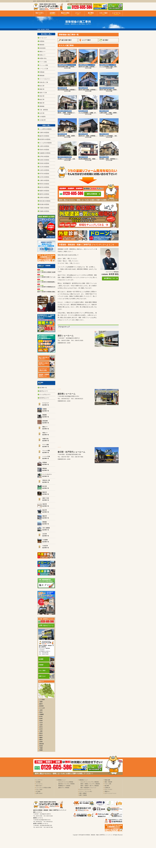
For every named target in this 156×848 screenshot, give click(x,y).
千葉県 (41, 748)
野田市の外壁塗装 (44, 184)
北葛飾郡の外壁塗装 (44, 153)
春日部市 (41, 706)
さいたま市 (42, 708)
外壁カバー (42, 55)
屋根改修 (64, 64)
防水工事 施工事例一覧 (45, 487)
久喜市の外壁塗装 (44, 170)
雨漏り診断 (107, 780)
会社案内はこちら (110, 278)
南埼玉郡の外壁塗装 (44, 201)
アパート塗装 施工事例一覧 (45, 445)
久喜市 (41, 724)
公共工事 (41, 113)
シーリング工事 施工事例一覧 (46, 457)
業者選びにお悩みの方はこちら (44, 363)
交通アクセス (42, 676)
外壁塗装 (60, 64)
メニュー (78, 13)
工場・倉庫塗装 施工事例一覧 (46, 528)
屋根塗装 (85, 64)
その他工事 (42, 120)
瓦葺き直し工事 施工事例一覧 (46, 481)
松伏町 (41, 718)
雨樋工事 (64, 110)
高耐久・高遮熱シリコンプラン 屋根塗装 (90, 783)
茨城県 (41, 750)
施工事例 (91, 13)
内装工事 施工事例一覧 (45, 505)
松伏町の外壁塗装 (44, 160)
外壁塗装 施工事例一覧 (45, 409)
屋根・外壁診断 (108, 781)
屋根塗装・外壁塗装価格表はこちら (44, 375)
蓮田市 (41, 739)
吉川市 (41, 729)
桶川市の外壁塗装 (44, 187)
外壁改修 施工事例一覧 (45, 463)
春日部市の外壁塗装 (44, 139)
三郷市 (41, 701)
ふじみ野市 (42, 699)
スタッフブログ (108, 789)
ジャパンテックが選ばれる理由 (43, 369)
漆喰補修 (64, 87)
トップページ (39, 780)
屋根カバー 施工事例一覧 (45, 427)
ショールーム (116, 13)
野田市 (41, 733)
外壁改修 (41, 72)
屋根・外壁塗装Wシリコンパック (88, 787)
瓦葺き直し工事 (43, 82)
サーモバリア (43, 38)
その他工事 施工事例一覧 (45, 546)
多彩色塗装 (107, 87)
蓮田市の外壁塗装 (44, 194)
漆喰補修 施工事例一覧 (45, 522)
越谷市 (41, 703)
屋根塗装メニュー (83, 780)
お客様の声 (107, 787)
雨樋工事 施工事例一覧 (45, 493)
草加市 (41, 712)
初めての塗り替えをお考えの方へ (44, 358)
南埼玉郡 (41, 743)
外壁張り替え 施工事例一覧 (45, 439)
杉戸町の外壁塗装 (44, 156)
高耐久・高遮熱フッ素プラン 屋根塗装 (89, 785)
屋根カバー (42, 51)
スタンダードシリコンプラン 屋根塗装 (89, 781)
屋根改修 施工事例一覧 (45, 469)
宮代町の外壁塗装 (44, 163)
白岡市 (41, 741)
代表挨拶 (41, 664)
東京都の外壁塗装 (44, 204)
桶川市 (41, 735)
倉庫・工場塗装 (83, 795)
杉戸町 (41, 716)
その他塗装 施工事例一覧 (45, 540)
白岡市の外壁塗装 (44, 197)
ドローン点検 (108, 783)
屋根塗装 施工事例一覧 (45, 415)
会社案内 (52, 13)
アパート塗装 (43, 61)
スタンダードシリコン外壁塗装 (65, 781)
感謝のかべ (107, 791)
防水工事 (41, 85)
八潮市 (41, 731)
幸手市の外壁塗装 (44, 173)
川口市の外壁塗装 (44, 166)
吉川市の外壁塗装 (44, 177)
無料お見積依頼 (92, 194)
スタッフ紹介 (103, 13)
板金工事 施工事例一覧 (45, 511)
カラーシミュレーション (110, 793)
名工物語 (38, 791)
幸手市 (41, 727)
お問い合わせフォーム (46, 625)
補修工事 (41, 103)
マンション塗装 (43, 65)
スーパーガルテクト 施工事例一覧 (47, 475)
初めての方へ (40, 13)
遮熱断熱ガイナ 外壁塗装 (64, 785)
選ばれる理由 (65, 13)
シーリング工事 (91, 64)
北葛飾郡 (41, 714)
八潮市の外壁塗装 (44, 180)
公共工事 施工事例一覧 (45, 534)
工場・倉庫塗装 (43, 109)
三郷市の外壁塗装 (44, 132)
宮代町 (41, 720)
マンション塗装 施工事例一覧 (46, 451)
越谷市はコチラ (43, 391)
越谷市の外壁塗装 (44, 136)
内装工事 (41, 96)
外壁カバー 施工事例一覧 (45, 433)
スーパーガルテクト (72, 64)
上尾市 (41, 710)
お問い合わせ (39, 793)
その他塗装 (42, 116)
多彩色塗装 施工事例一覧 (45, 421)
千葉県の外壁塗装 (44, 207)
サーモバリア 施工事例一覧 (45, 403)
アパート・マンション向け (85, 791)
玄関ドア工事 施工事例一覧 (45, 499)
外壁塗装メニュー (61, 780)
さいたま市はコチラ (44, 394)
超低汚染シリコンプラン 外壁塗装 (66, 783)
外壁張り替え (43, 58)
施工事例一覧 (43, 387)
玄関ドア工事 (43, 92)
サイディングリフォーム (85, 789)
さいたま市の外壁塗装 (45, 142)
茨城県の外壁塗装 (44, 211)
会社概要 (41, 659)
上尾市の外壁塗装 (44, 146)
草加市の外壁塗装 (44, 149)
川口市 (41, 722)
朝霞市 (41, 737)
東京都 (41, 745)
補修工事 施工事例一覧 (45, 516)
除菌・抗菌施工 (83, 793)
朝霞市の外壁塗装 (44, 190)
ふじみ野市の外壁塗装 (45, 129)
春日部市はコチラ (44, 398)
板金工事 (41, 99)
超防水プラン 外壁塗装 (63, 787)
